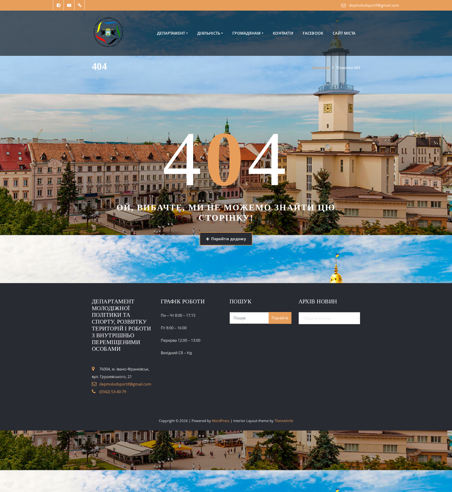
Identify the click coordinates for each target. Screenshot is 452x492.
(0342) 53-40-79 (112, 391)
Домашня (321, 67)
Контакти (283, 33)
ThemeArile (283, 420)
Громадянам (247, 33)
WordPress (221, 420)
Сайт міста (344, 33)
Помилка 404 (348, 67)
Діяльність (209, 33)
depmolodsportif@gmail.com (374, 5)
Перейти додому (228, 238)
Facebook (313, 33)
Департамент (171, 33)
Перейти (280, 318)
